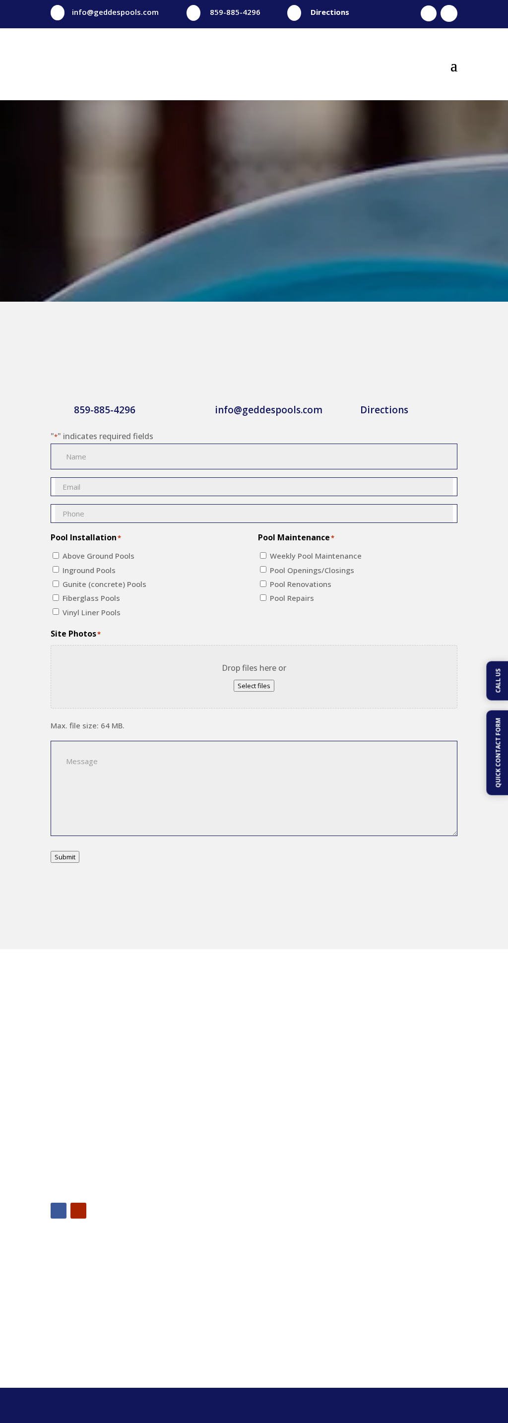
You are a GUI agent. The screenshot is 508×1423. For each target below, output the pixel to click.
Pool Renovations (300, 584)
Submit (65, 856)
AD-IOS (359, 1405)
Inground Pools (89, 570)
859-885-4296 (235, 12)
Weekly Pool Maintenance (316, 556)
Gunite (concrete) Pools (104, 584)
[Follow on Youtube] (449, 13)
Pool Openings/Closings (312, 570)
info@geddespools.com (115, 12)
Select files (254, 685)
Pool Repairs (292, 598)
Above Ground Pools (98, 556)
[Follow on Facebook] (429, 13)
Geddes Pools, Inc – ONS (383, 1274)
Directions (330, 12)
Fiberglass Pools (91, 598)
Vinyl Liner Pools (92, 612)
